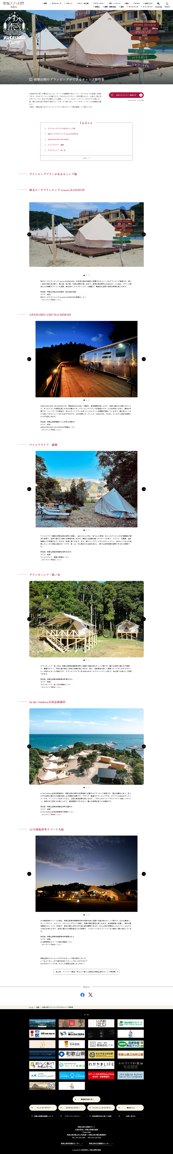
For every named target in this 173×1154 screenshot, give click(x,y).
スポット (69, 3)
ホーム (31, 1007)
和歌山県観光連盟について (43, 1116)
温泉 (122, 7)
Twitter (90, 994)
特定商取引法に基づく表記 (101, 1116)
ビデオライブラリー (73, 1107)
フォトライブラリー (44, 1107)
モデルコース (56, 3)
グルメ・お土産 (83, 3)
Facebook (82, 994)
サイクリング (133, 7)
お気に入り (149, 3)
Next (144, 234)
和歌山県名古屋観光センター (99, 1143)
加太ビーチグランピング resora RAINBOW (63, 134)
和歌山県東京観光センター (70, 1143)
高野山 (97, 7)
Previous (29, 234)
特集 (37, 1007)
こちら (83, 297)
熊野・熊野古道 (110, 7)
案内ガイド (131, 1107)
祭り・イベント (115, 3)
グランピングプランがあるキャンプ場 (61, 128)
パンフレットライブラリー (101, 1107)
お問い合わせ (131, 1116)
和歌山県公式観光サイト (13, 5)
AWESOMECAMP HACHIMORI (58, 139)
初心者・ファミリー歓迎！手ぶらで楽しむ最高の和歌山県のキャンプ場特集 (86, 971)
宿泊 (127, 3)
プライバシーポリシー (73, 1116)
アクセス (136, 3)
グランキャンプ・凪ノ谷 (56, 150)
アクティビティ (99, 3)
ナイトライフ (148, 7)
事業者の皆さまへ (87, 1099)
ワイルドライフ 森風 (56, 145)
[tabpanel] (86, 234)
